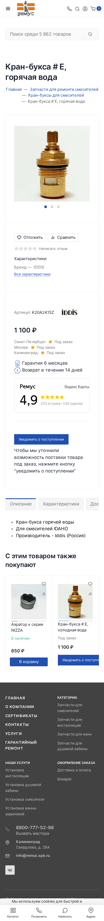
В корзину (29, 661)
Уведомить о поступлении (41, 439)
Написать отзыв (53, 248)
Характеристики (61, 504)
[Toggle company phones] (69, 8)
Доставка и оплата (74, 770)
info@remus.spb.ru (33, 855)
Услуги (13, 733)
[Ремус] (26, 8)
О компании (19, 707)
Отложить (33, 237)
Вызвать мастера (32, 833)
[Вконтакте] (10, 870)
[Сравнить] (43, 594)
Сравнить (66, 237)
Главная (15, 698)
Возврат (64, 779)
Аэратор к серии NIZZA (27, 627)
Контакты (17, 724)
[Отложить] (43, 584)
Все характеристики (32, 274)
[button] (45, 206)
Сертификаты (21, 716)
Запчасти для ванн (74, 734)
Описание (21, 504)
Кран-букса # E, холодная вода (73, 627)
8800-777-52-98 (35, 827)
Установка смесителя (24, 799)
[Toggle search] (77, 8)
